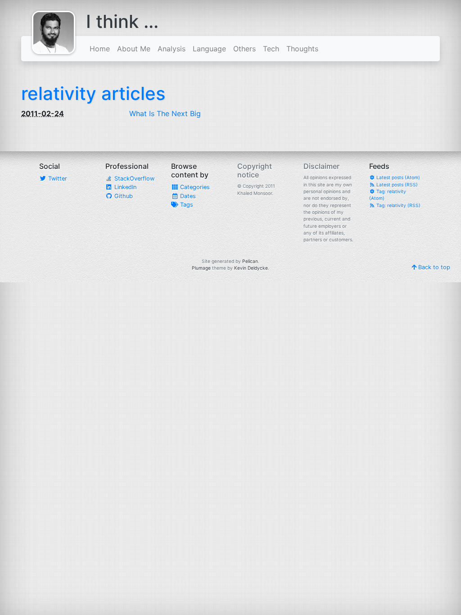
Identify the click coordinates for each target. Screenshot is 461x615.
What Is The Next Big (165, 113)
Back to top (433, 267)
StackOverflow (133, 178)
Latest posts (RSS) (396, 184)
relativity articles (93, 93)
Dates (187, 196)
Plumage (201, 268)
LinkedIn (124, 187)
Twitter (56, 178)
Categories (194, 187)
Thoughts (302, 48)
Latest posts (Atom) (397, 177)
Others (244, 48)
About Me (133, 48)
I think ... (122, 21)
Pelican (250, 261)
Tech (271, 48)
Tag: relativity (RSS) (397, 205)
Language (209, 48)
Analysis (171, 48)
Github (123, 196)
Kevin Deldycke (251, 268)
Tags (185, 204)
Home (100, 48)
